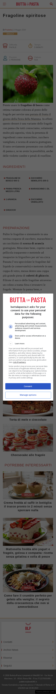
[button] (28, 344)
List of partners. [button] (19, 362)
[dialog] (28, 347)
